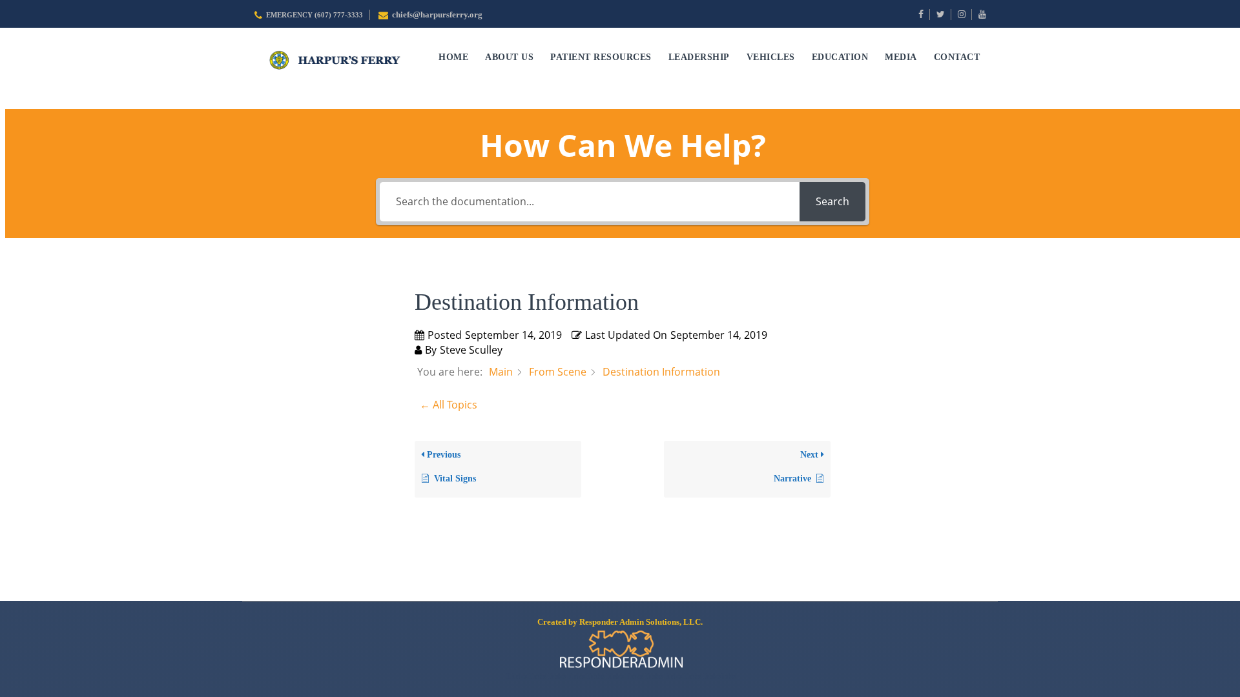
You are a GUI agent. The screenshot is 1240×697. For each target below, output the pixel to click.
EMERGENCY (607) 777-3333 (314, 15)
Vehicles (771, 57)
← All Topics (448, 405)
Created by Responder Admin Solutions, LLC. (620, 622)
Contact (957, 57)
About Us (509, 57)
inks (728, 676)
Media (901, 57)
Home (453, 57)
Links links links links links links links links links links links (612, 676)
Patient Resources (601, 57)
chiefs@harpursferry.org (437, 14)
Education (840, 57)
